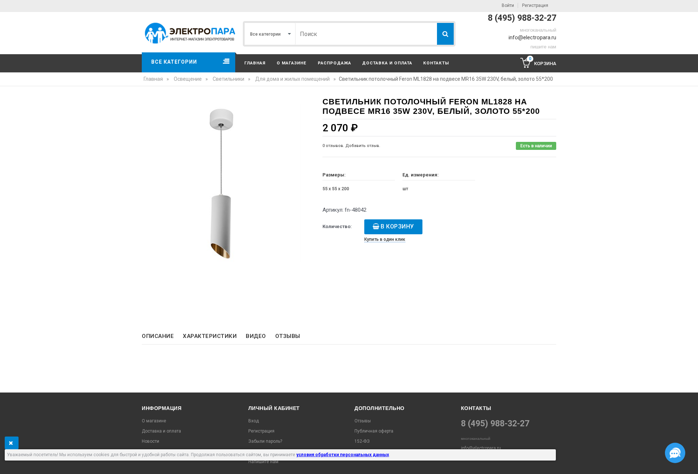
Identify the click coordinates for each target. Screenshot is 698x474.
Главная (255, 62)
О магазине (291, 62)
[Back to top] (7, 461)
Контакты (436, 62)
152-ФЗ (362, 441)
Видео (256, 336)
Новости (150, 441)
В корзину (397, 226)
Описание (158, 336)
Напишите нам (263, 461)
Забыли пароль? (265, 441)
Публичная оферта (373, 431)
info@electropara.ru (532, 37)
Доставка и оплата (387, 62)
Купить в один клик (384, 239)
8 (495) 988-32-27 (522, 18)
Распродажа (334, 62)
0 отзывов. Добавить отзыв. (351, 145)
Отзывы (287, 336)
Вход (253, 420)
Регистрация (535, 5)
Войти (508, 5)
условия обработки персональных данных (342, 454)
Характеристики (210, 336)
